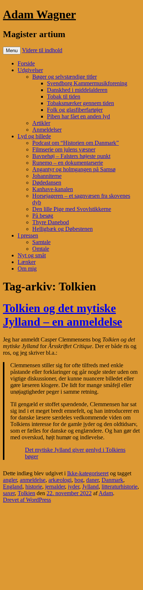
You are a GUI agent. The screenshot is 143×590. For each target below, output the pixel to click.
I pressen (28, 235)
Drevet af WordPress (27, 500)
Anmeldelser (47, 129)
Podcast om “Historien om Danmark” (75, 143)
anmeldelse (32, 480)
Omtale (40, 249)
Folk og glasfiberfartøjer (75, 110)
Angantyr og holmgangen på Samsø (73, 169)
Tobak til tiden (63, 96)
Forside (26, 63)
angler (10, 480)
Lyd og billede (34, 136)
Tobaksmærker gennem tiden (80, 103)
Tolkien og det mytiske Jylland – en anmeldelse (62, 314)
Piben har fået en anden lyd (78, 116)
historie (33, 486)
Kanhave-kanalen (52, 189)
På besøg (42, 215)
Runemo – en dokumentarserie (67, 163)
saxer (9, 493)
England (12, 486)
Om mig (27, 268)
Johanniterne (47, 176)
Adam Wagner (39, 14)
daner (92, 480)
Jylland (90, 486)
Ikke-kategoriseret (88, 473)
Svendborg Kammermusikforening (87, 83)
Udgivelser (30, 70)
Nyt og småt (32, 255)
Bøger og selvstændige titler (64, 77)
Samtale (41, 242)
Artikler (41, 123)
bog (78, 480)
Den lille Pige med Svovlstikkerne (71, 209)
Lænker (27, 262)
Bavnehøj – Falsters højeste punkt (71, 156)
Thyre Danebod (50, 222)
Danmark (112, 480)
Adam (106, 493)
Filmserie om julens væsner (63, 149)
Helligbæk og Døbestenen (62, 229)
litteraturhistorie (120, 486)
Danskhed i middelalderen (77, 90)
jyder (73, 486)
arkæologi (60, 480)
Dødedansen (46, 182)
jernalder (55, 486)
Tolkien (26, 493)
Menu (12, 50)
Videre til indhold (42, 50)
